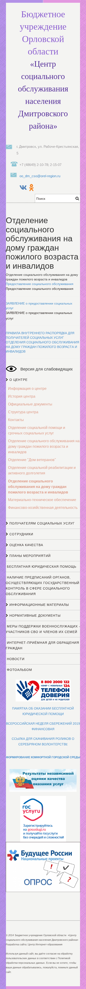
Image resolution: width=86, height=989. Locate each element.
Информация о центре (27, 388)
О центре (18, 380)
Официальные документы (30, 404)
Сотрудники (20, 534)
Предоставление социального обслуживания (39, 283)
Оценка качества (25, 545)
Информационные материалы (38, 605)
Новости (15, 659)
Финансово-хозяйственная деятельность (43, 508)
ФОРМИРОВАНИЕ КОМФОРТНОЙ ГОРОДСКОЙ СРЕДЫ (43, 757)
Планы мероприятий (29, 556)
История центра (21, 396)
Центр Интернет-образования (45, 944)
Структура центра (23, 412)
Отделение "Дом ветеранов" (32, 460)
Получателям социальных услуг (41, 523)
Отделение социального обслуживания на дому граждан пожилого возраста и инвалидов (44, 446)
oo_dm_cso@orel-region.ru (39, 176)
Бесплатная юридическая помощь (41, 566)
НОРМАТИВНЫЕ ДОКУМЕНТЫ (34, 615)
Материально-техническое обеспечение (42, 500)
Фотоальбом (19, 670)
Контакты (16, 420)
